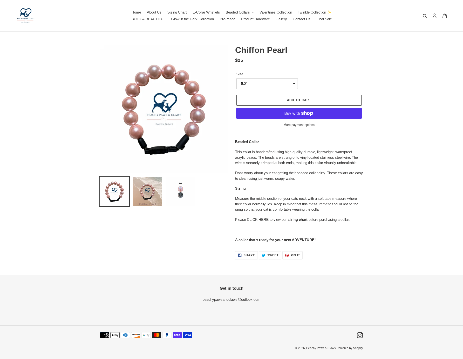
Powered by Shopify (350, 348)
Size (239, 74)
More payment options (299, 125)
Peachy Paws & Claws (321, 348)
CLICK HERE (258, 219)
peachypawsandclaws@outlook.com (231, 299)
